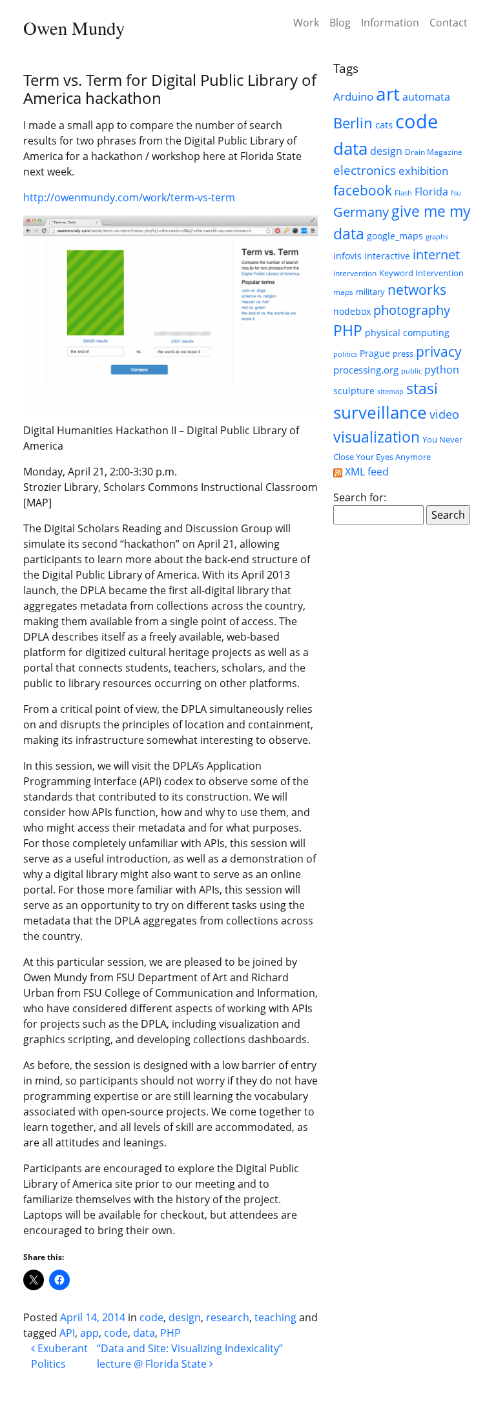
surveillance (380, 412)
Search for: (359, 497)
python (441, 369)
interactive (387, 256)
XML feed (365, 471)
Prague (375, 353)
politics (345, 354)
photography (411, 310)
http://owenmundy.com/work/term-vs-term (129, 197)
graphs (437, 236)
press (403, 353)
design (185, 1317)
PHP (170, 1333)
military (370, 291)
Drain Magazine (433, 151)
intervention (355, 273)
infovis (347, 256)
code (151, 1317)
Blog (340, 22)
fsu (456, 192)
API (67, 1333)
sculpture (354, 390)
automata (426, 97)
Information (390, 22)
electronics (364, 170)
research (227, 1317)
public (411, 370)
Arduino (353, 96)
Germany (361, 212)
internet (436, 254)
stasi (422, 388)
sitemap (390, 391)
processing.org (365, 369)
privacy (439, 352)
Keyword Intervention (421, 273)
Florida (431, 191)
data (144, 1333)
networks (417, 290)
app (89, 1333)
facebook (362, 190)
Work (306, 22)
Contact (448, 22)
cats (384, 124)
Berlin (353, 123)
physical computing (407, 332)
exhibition (423, 170)
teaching (275, 1317)
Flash (403, 192)
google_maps (395, 236)
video (444, 414)
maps (343, 291)
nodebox (352, 311)
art (388, 93)
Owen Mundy (74, 27)
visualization (376, 436)
